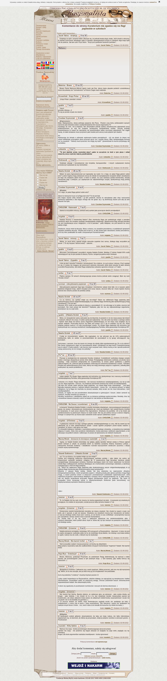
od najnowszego (101, 642)
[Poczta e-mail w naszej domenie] (73, 21)
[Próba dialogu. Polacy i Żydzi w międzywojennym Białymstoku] (45, 219)
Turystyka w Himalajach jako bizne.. (45, 125)
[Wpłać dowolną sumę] (45, 80)
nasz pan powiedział (44, 112)
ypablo (61, 105)
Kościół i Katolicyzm (43, 31)
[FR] (47, 62)
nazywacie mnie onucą (44, 136)
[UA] (52, 65)
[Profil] (112, 45)
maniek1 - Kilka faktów (68, 626)
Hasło (93, 654)
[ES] (38, 65)
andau (61, 273)
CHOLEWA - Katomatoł (68, 207)
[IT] (52, 62)
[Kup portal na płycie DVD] (80, 21)
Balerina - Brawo (65, 85)
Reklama (88, 673)
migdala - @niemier (66, 508)
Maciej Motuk (106, 450)
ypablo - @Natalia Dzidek (69, 315)
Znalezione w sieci (42, 53)
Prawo (38, 38)
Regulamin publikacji (59, 673)
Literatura (39, 46)
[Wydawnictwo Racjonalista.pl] (102, 21)
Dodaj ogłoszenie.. (43, 165)
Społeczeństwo (41, 36)
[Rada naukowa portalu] (115, 21)
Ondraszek (63, 160)
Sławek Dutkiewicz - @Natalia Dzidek (73, 453)
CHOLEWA (107, 213)
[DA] (43, 68)
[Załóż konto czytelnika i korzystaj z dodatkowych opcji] (123, 21)
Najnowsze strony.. (43, 105)
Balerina (107, 93)
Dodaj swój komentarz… (67, 33)
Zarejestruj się (102, 673)
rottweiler (62, 149)
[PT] (43, 65)
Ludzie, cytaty (41, 47)
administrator (100, 675)
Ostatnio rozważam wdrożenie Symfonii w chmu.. (44, 151)
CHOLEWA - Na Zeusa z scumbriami (73, 404)
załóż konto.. (106, 658)
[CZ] (38, 68)
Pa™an (61, 355)
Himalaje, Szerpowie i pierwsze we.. (44, 129)
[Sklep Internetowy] (88, 21)
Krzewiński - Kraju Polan (69, 96)
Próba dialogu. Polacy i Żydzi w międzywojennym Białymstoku (44, 225)
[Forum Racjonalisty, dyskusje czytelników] (66, 21)
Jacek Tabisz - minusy (67, 238)
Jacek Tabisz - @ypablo (68, 260)
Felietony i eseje (42, 44)
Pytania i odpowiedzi (43, 57)
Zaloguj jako (75, 654)
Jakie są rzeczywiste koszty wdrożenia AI (44, 156)
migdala (62, 217)
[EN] (43, 62)
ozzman (108, 294)
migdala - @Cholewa (67, 421)
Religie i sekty (41, 27)
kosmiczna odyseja (43, 114)
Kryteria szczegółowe (43, 101)
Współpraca (40, 55)
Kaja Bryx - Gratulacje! (68, 554)
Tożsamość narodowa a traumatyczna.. (44, 121)
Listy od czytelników (43, 58)
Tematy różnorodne (43, 49)
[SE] (47, 68)
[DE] (47, 65)
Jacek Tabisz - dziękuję (68, 36)
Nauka (38, 35)
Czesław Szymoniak (67, 118)
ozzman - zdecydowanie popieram (72, 284)
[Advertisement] (96, 66)
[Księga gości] (95, 21)
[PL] (38, 62)
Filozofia (39, 33)
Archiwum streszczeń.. (43, 106)
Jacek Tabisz (106, 45)
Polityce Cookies (95, 4)
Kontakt (111, 673)
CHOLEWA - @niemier (67, 528)
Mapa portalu (79, 673)
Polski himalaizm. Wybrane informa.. (43, 133)
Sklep (94, 673)
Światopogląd (41, 26)
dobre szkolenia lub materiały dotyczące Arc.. (44, 161)
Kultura (38, 42)
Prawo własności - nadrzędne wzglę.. (43, 117)
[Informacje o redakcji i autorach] (108, 21)
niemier (62, 497)
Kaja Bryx (107, 563)
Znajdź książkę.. (41, 231)
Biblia (38, 29)
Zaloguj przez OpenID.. (93, 656)
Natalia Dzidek (64, 171)
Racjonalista (66, 675)
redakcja (92, 675)
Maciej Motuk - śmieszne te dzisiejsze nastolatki (78, 439)
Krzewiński (106, 102)
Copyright (74, 675)
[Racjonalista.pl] (83, 17)
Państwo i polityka (42, 40)
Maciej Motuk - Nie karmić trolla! (72, 541)
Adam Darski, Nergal (45, 251)
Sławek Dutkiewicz (104, 494)
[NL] (52, 68)
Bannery (70, 673)
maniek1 (107, 637)
